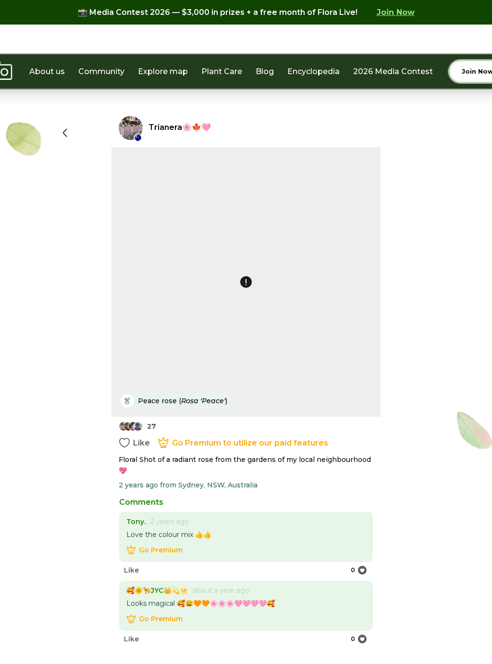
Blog (265, 71)
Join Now (396, 12)
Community (101, 71)
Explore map (163, 71)
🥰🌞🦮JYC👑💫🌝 (157, 590)
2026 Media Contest (393, 71)
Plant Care (221, 71)
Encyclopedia (313, 71)
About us (47, 71)
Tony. (136, 521)
